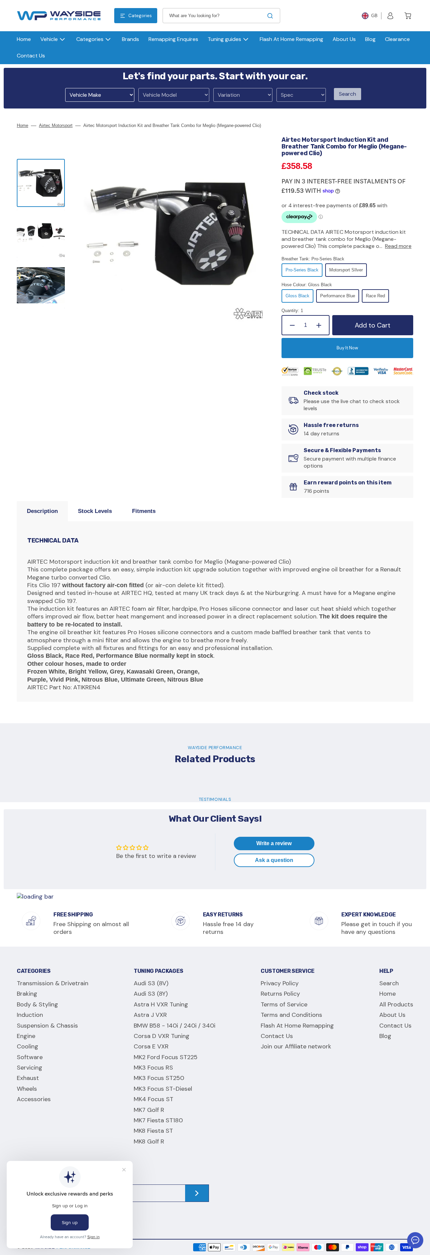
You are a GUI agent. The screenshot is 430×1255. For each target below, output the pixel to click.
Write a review (274, 843)
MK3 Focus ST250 (159, 1078)
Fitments (144, 511)
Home (22, 125)
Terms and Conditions (291, 1015)
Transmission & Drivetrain (52, 983)
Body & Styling (37, 1004)
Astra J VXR (150, 1015)
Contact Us (277, 1036)
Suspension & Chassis (47, 1026)
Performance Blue (339, 298)
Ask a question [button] (274, 860)
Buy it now (347, 348)
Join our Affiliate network (296, 1046)
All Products (396, 1004)
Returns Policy (280, 994)
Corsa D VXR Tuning (161, 1036)
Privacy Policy (280, 983)
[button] (390, 15)
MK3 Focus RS (153, 1068)
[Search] (271, 15)
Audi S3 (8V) (151, 983)
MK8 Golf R (149, 1141)
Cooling (27, 1046)
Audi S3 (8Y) (151, 994)
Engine (26, 1036)
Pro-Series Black (304, 272)
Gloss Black (299, 298)
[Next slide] (41, 324)
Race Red (377, 298)
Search (347, 93)
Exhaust (28, 1078)
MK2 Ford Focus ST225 (166, 1057)
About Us (392, 1015)
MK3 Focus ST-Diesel (163, 1089)
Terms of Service (284, 1004)
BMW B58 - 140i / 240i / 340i (174, 1026)
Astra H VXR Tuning (161, 1004)
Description (42, 511)
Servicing (29, 1068)
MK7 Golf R (149, 1110)
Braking (27, 994)
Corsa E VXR (151, 1046)
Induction (30, 1015)
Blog (385, 1036)
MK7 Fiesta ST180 (158, 1120)
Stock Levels (95, 511)
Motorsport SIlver (348, 272)
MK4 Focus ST (153, 1099)
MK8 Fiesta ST (153, 1131)
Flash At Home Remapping (297, 1026)
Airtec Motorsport (56, 125)
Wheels (27, 1089)
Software (30, 1057)
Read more (398, 246)
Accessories (34, 1099)
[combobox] (221, 15)
